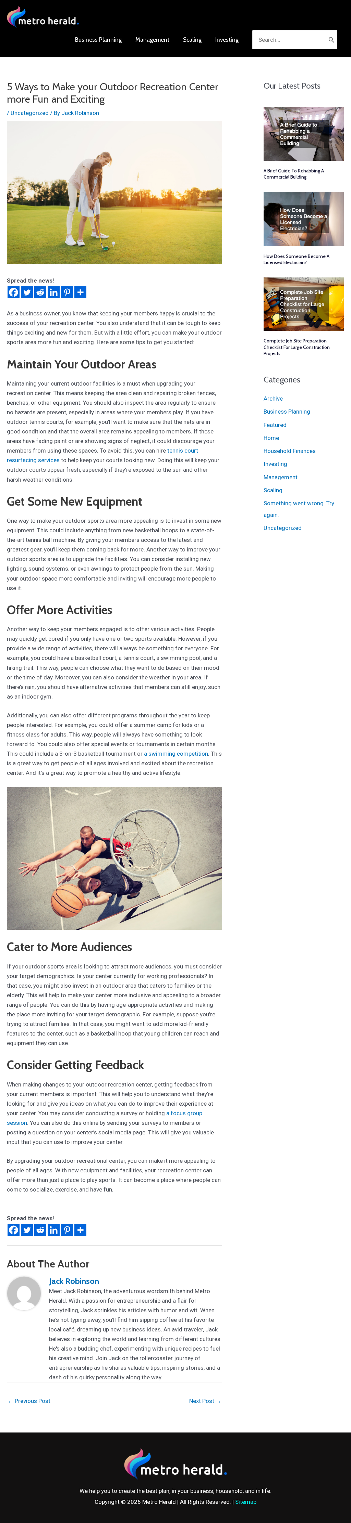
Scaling (273, 490)
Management (281, 477)
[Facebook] (14, 292)
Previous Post (29, 1400)
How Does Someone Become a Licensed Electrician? (296, 259)
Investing (275, 463)
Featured (275, 424)
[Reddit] (40, 292)
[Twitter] (27, 292)
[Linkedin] (54, 292)
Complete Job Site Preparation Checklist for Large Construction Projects (297, 347)
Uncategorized (30, 112)
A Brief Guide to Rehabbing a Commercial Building (294, 174)
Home (271, 437)
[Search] (331, 39)
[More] (80, 292)
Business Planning (287, 411)
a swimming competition (176, 753)
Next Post (205, 1400)
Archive (273, 398)
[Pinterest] (67, 292)
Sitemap (245, 1501)
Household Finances (290, 450)
